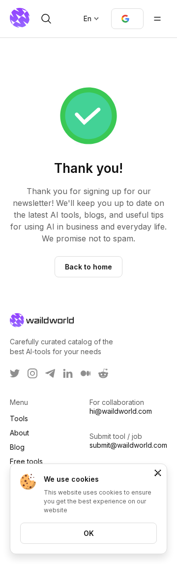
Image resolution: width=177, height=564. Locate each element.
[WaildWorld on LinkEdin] (68, 373)
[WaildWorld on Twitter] (15, 373)
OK (89, 533)
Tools (19, 418)
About (19, 433)
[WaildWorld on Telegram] (50, 373)
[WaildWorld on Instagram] (32, 373)
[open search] (46, 19)
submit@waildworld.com (128, 445)
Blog (17, 447)
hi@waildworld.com (120, 411)
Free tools (26, 461)
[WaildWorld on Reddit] (103, 373)
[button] (127, 18)
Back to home (88, 267)
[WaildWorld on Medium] (85, 373)
